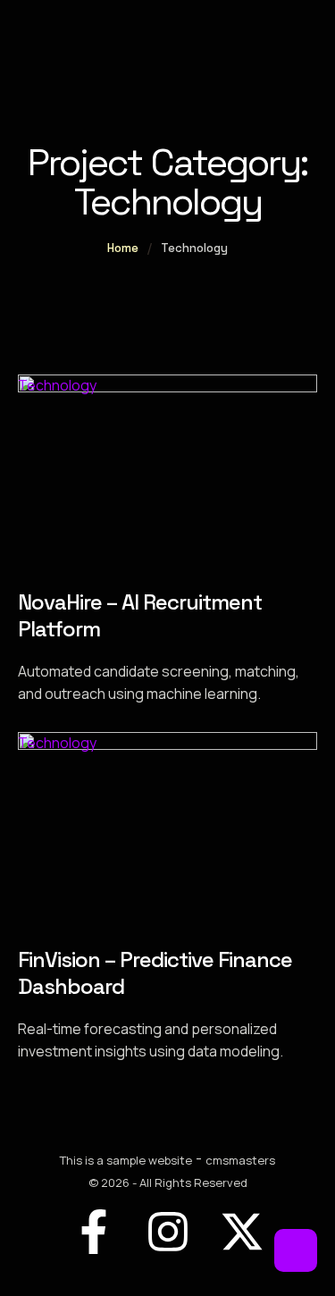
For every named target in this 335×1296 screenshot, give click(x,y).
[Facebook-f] (93, 1231)
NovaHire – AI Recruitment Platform (140, 615)
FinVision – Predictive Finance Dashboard (155, 973)
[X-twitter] (242, 1231)
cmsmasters (240, 1160)
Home (122, 248)
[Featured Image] (167, 387)
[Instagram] (168, 1231)
